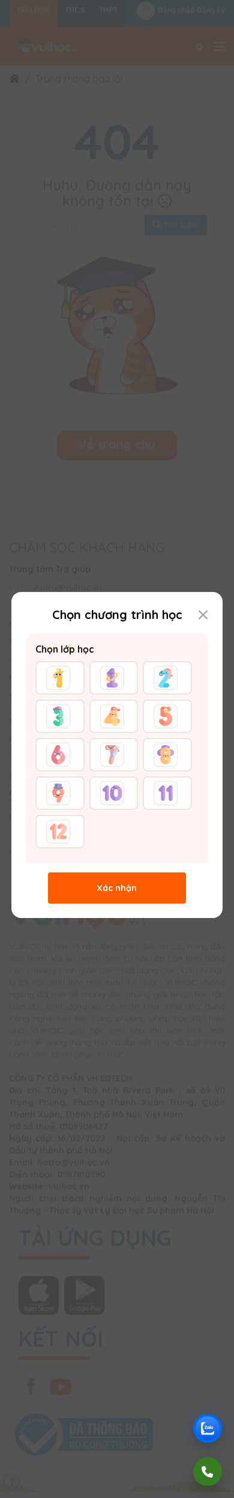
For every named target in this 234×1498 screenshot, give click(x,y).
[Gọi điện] (207, 1471)
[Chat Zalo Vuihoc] (207, 1428)
